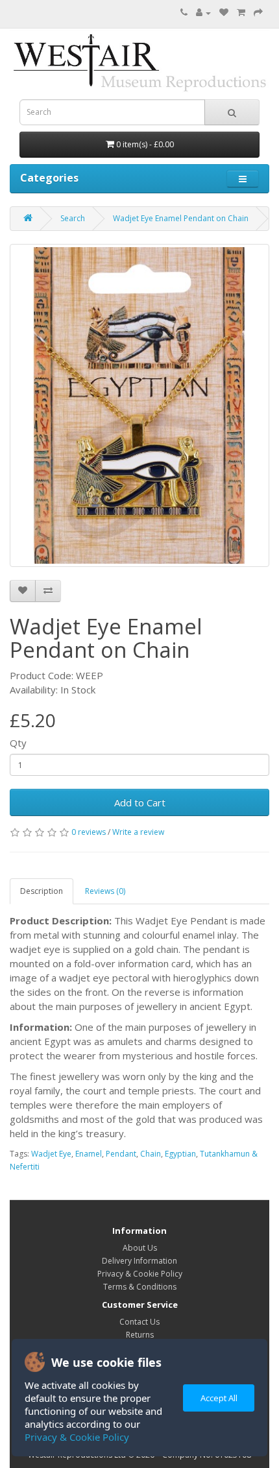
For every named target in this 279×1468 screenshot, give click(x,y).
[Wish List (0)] (223, 12)
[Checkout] (258, 12)
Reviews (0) (105, 890)
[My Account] (203, 12)
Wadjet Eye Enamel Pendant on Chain (181, 218)
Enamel (88, 1153)
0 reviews (88, 831)
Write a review (138, 831)
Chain (150, 1153)
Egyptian (180, 1153)
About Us (140, 1247)
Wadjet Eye (51, 1153)
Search (72, 218)
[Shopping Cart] (241, 12)
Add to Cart (139, 802)
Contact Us (139, 1321)
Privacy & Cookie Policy (77, 1436)
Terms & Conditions (139, 1286)
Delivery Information (139, 1260)
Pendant (121, 1153)
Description (41, 890)
